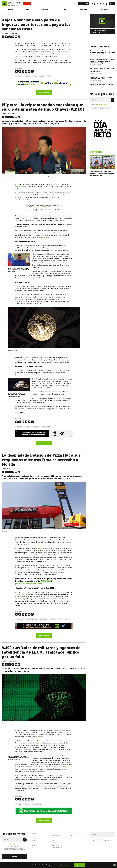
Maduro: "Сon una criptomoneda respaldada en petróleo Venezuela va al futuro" (19, 269)
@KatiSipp (46, 581)
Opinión (65, 9)
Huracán (52, 619)
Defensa (18, 804)
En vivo (27, 4)
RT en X (14, 857)
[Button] (75, 4)
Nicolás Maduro (20, 186)
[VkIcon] (92, 4)
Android (73, 835)
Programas (45, 9)
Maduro (27, 427)
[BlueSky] (103, 4)
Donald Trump (61, 398)
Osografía (96, 151)
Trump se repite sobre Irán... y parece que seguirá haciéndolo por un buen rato (102, 173)
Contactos (54, 838)
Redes (59, 619)
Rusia (42, 76)
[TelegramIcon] (100, 4)
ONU (65, 767)
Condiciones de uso (57, 847)
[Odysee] (99, 840)
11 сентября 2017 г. (47, 588)
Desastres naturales (31, 619)
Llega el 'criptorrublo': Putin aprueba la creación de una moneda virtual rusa (16, 394)
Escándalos (43, 619)
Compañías (19, 619)
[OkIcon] (106, 4)
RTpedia (34, 845)
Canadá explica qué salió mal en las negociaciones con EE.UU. (101, 78)
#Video (27, 205)
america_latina (46, 427)
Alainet (46, 237)
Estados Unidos (37, 804)
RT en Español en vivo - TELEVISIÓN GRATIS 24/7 (99, 31)
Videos (34, 840)
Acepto (99, 104)
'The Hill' (40, 737)
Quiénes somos (56, 835)
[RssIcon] (114, 840)
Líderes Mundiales (37, 848)
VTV (30, 199)
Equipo (53, 840)
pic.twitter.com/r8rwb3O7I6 (28, 583)
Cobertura (54, 843)
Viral (27, 9)
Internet (27, 804)
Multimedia (83, 9)
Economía (26, 76)
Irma (66, 540)
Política (35, 76)
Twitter (39, 548)
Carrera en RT (55, 845)
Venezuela (36, 427)
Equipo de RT (105, 9)
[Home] (4, 3)
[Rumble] (94, 4)
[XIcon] (97, 4)
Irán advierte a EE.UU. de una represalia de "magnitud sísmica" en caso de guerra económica (102, 69)
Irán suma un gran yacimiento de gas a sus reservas (102, 85)
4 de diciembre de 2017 (53, 210)
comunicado (21, 594)
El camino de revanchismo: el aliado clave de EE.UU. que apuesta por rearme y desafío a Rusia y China (102, 52)
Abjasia (18, 76)
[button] (102, 21)
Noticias (10, 9)
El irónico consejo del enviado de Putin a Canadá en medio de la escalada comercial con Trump (102, 61)
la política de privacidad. (101, 104)
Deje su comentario (44, 92)
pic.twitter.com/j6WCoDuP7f (42, 207)
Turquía (49, 76)
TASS (69, 45)
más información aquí (64, 865)
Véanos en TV (84, 4)
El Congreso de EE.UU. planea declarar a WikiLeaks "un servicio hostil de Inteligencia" (18, 757)
